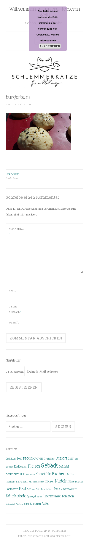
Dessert (61, 458)
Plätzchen (40, 489)
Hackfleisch (12, 474)
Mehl (29, 481)
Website (14, 322)
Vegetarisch (10, 504)
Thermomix (52, 496)
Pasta (24, 488)
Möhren (49, 481)
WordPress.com (60, 536)
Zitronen (35, 503)
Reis (57, 489)
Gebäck (49, 465)
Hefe (22, 474)
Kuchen (59, 473)
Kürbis (70, 474)
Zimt (26, 503)
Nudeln (61, 481)
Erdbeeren (20, 466)
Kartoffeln (43, 474)
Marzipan (21, 481)
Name (13, 290)
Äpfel (45, 503)
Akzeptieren (50, 46)
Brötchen (36, 458)
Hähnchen (30, 474)
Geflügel (64, 466)
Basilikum (11, 458)
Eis (76, 458)
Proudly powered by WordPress (44, 530)
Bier (19, 458)
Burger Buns (12, 176)
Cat (29, 104)
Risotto (65, 489)
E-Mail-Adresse (15, 309)
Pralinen (49, 489)
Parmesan (12, 489)
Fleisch (34, 465)
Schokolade (16, 496)
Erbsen (9, 466)
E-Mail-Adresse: (15, 371)
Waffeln (19, 504)
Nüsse (71, 481)
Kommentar (17, 232)
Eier (71, 458)
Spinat (39, 496)
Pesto (32, 489)
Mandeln (10, 481)
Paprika (79, 481)
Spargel (31, 496)
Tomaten (68, 496)
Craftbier (49, 458)
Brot (26, 458)
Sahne (73, 489)
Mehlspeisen (38, 482)
